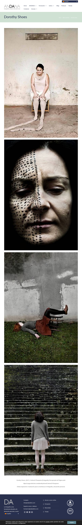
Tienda (70, 5)
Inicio (25, 5)
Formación (42, 5)
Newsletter (48, 508)
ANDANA (32, 5)
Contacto (26, 9)
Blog (58, 5)
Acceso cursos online (50, 500)
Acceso (33, 9)
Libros (50, 5)
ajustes (47, 522)
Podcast (63, 5)
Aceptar (72, 522)
